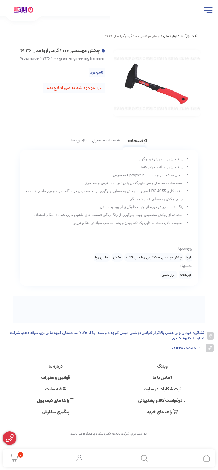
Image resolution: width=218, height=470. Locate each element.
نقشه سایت (55, 389)
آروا (188, 257)
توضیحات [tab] (137, 141)
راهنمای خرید (160, 412)
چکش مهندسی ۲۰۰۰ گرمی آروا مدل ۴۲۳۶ (154, 257)
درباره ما (56, 366)
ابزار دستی (170, 36)
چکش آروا (101, 257)
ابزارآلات (186, 36)
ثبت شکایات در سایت (162, 389)
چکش (117, 257)
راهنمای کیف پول (53, 400)
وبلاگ (162, 366)
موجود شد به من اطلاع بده (71, 88)
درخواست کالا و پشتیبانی (160, 400)
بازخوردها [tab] (79, 140)
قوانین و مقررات (55, 377)
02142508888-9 (186, 348)
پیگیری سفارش (55, 412)
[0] (13, 458)
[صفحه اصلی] (197, 36)
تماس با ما (162, 377)
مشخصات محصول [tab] (107, 140)
